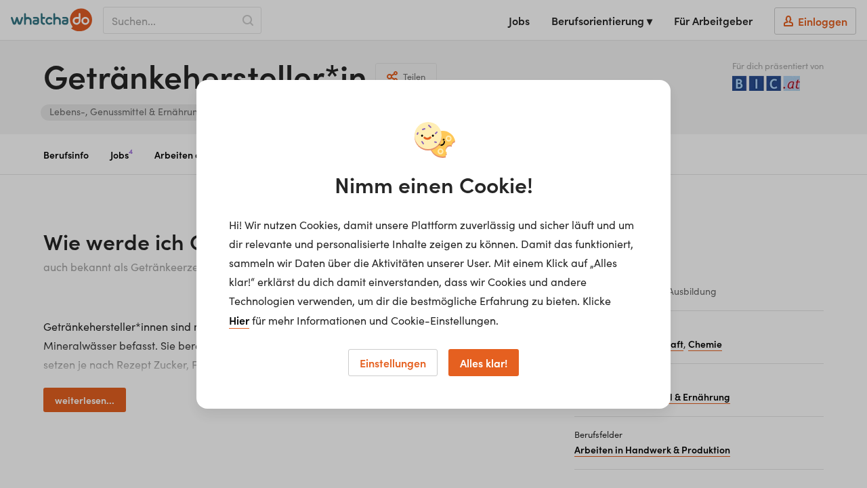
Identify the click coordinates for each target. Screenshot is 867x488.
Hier (239, 319)
